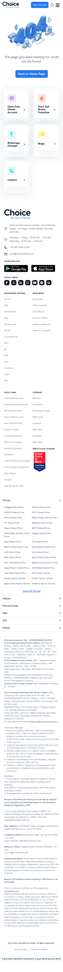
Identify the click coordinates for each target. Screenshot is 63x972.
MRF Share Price (12, 557)
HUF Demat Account (13, 423)
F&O (6, 305)
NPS (6, 361)
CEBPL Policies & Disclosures (17, 461)
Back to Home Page (31, 74)
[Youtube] (34, 282)
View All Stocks (31, 591)
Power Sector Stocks (14, 578)
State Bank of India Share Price (16, 535)
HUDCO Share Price (14, 512)
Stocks (7, 299)
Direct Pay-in (10, 473)
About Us (37, 398)
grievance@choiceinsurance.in (43, 721)
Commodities (10, 311)
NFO (6, 380)
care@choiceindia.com (22, 253)
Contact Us (38, 404)
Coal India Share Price (15, 573)
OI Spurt (8, 479)
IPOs (6, 318)
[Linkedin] (20, 282)
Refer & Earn (38, 417)
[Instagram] (27, 282)
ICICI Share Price (12, 541)
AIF (5, 349)
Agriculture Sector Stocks (17, 583)
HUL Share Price (40, 552)
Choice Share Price (41, 507)
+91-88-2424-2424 (20, 247)
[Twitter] (13, 282)
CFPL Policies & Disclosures (16, 467)
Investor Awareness (13, 436)
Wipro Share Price (13, 528)
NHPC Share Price (13, 517)
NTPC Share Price (41, 512)
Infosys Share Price (41, 533)
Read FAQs (37, 442)
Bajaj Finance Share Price (44, 562)
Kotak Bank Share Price (43, 547)
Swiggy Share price (14, 507)
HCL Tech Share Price (15, 562)
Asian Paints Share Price (44, 557)
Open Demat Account (13, 398)
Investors (37, 423)
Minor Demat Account (14, 417)
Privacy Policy (21, 949)
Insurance (8, 368)
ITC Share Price (12, 523)
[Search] (52, 5)
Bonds (7, 330)
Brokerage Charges (41, 410)
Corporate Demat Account (16, 404)
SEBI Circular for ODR (13, 486)
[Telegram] (41, 282)
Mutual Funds (10, 324)
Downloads (38, 299)
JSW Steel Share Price (43, 568)
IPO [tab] (4, 620)
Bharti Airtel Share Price (16, 547)
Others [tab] (6, 627)
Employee (37, 436)
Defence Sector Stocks (43, 583)
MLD (6, 343)
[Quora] (48, 282)
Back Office (38, 429)
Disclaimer (8, 454)
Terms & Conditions (39, 949)
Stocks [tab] (6, 500)
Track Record (38, 311)
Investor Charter (40, 318)
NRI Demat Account (13, 410)
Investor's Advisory (13, 448)
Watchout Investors (13, 442)
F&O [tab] (4, 613)
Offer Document (40, 305)
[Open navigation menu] (58, 5)
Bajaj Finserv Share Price (16, 568)
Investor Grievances (42, 324)
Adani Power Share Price (44, 517)
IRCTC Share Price (41, 528)
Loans (7, 374)
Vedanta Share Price (42, 523)
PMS (6, 355)
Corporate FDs (11, 337)
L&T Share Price (12, 552)
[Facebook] (6, 282)
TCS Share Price (40, 541)
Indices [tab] (6, 598)
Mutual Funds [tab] (10, 605)
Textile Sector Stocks (42, 578)
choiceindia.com (11, 891)
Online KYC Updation (42, 330)
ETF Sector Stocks (41, 573)
